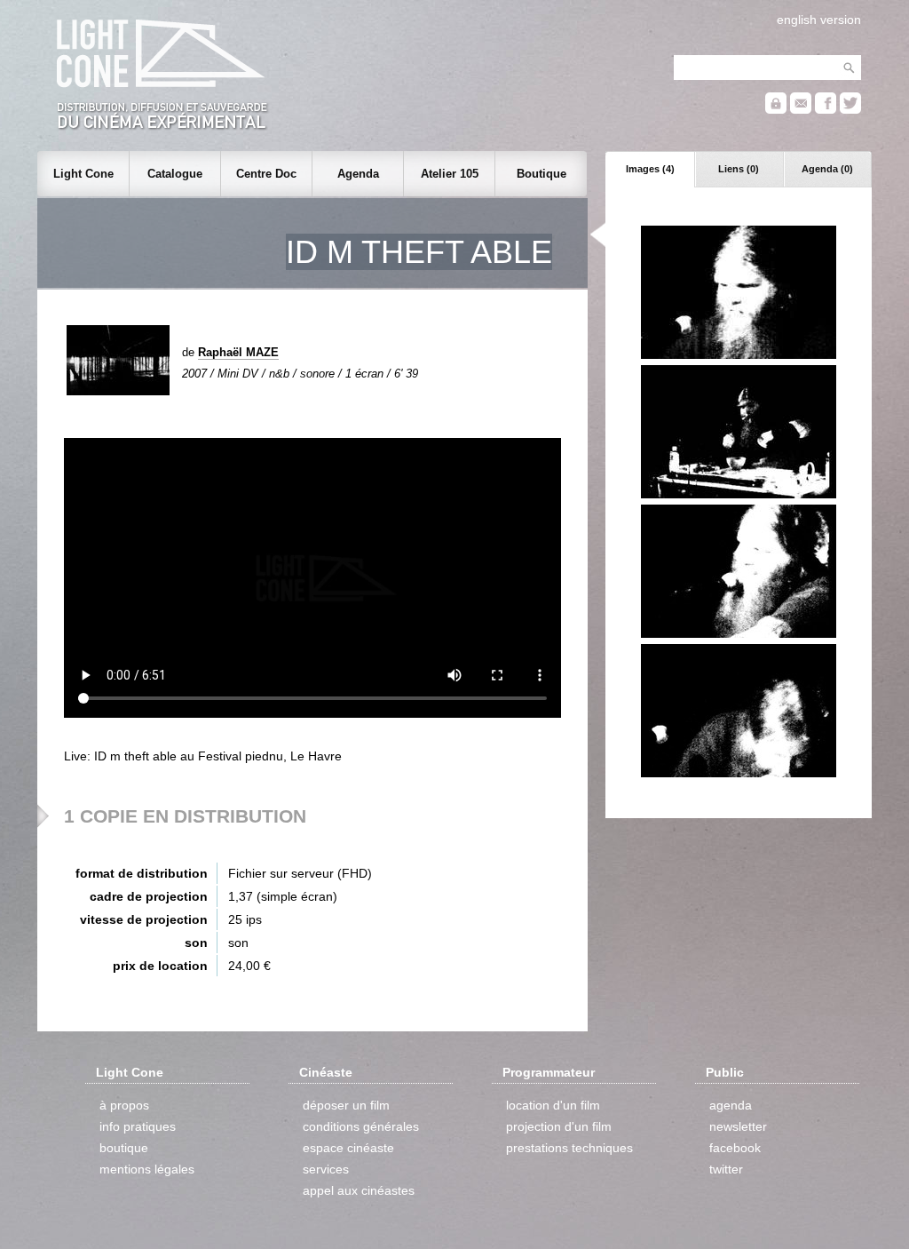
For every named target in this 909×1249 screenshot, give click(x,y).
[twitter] (850, 109)
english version (819, 19)
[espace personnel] (775, 109)
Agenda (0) (827, 168)
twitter (726, 1169)
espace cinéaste (348, 1148)
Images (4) (650, 168)
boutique (123, 1148)
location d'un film (553, 1105)
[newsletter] (800, 109)
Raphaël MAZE (238, 352)
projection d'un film (559, 1126)
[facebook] (825, 109)
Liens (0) (738, 168)
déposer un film (346, 1105)
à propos (124, 1105)
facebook (735, 1148)
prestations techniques (569, 1148)
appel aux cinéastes (359, 1190)
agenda (730, 1105)
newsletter (738, 1126)
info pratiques (137, 1126)
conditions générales (361, 1126)
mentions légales (146, 1169)
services (326, 1169)
